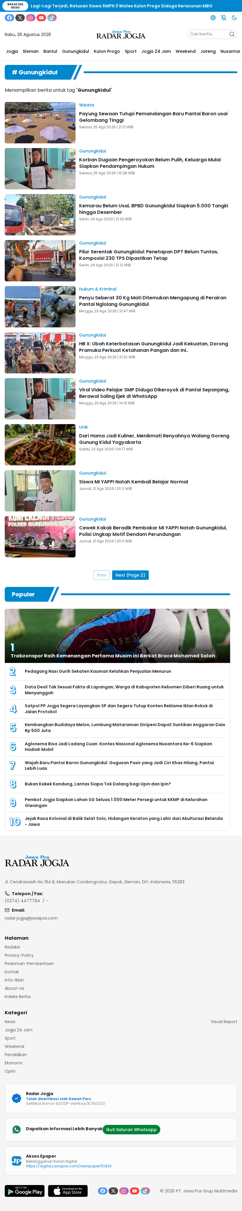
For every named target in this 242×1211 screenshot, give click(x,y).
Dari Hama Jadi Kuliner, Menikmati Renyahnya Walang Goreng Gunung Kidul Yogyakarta (154, 439)
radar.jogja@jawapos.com (31, 918)
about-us (14, 988)
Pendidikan (16, 1055)
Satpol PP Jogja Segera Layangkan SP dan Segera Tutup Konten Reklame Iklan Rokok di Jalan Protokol (119, 709)
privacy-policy (19, 955)
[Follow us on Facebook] (9, 17)
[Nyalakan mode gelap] (234, 18)
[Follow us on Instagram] (30, 17)
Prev (101, 575)
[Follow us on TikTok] (52, 17)
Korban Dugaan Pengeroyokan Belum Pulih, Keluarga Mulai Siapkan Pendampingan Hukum (150, 163)
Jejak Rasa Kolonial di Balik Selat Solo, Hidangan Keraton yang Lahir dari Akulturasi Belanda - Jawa (124, 821)
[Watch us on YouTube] (41, 17)
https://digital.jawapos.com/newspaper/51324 (69, 1166)
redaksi (12, 947)
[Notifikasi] (223, 18)
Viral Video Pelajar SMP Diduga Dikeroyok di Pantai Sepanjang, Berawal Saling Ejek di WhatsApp (154, 393)
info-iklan (14, 980)
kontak (12, 972)
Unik (83, 427)
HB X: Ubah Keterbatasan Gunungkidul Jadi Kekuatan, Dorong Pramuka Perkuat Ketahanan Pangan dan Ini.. (153, 347)
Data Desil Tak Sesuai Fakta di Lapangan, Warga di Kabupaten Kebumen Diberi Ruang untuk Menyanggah (124, 690)
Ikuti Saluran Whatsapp (131, 1130)
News (10, 1022)
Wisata (86, 105)
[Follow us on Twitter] (20, 17)
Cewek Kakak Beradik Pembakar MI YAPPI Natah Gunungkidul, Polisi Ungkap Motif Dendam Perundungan (153, 531)
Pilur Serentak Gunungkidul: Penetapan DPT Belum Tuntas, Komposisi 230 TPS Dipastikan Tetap (148, 255)
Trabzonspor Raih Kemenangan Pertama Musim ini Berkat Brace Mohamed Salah (113, 655)
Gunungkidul (92, 151)
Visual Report (224, 1022)
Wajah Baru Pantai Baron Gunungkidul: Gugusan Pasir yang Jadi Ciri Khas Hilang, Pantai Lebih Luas (119, 766)
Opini (10, 1071)
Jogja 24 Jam (18, 1030)
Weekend (14, 1046)
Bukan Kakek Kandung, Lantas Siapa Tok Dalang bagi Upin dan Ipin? (98, 784)
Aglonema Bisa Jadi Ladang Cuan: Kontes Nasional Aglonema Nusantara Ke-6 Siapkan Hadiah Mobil (118, 747)
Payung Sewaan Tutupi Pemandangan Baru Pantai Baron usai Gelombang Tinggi (153, 117)
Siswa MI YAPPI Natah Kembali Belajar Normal (133, 481)
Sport (10, 1038)
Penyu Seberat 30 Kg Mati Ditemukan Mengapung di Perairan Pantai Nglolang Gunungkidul (152, 301)
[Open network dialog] (213, 18)
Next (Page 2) (130, 575)
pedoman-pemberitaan (29, 963)
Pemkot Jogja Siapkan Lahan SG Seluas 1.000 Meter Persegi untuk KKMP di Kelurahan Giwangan (116, 802)
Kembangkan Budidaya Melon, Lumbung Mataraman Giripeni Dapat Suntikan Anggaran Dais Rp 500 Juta (125, 728)
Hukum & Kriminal (98, 289)
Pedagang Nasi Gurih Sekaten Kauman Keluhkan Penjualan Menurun (98, 671)
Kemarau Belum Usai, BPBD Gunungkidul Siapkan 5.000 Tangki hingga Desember (153, 209)
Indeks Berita (18, 997)
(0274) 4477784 (22, 901)
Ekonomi (13, 1063)
